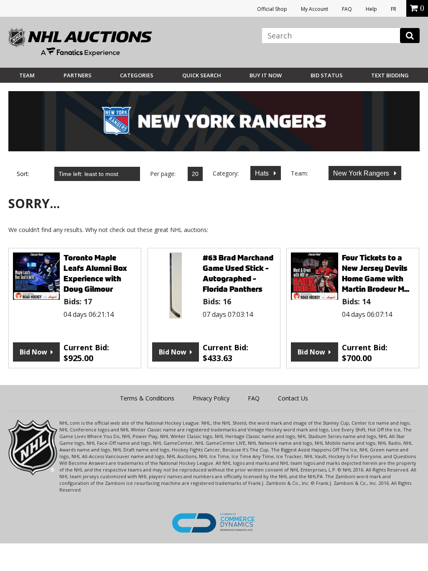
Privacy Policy (211, 398)
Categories (136, 75)
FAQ (347, 9)
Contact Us (293, 398)
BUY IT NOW (266, 75)
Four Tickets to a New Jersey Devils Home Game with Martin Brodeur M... (375, 273)
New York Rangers (362, 173)
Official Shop (272, 9)
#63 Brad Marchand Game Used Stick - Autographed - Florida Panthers (238, 273)
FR (393, 9)
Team (27, 75)
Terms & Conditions (147, 398)
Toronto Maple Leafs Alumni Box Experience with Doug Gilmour (95, 273)
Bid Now (33, 352)
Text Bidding (390, 75)
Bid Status (327, 75)
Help (371, 9)
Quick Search (201, 75)
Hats (262, 173)
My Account (314, 9)
